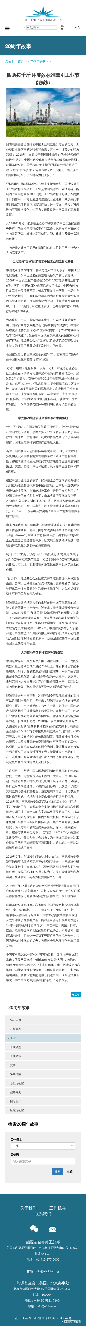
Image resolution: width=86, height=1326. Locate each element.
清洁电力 (15, 1020)
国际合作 (15, 1101)
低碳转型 (15, 1047)
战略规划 (15, 1092)
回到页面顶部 (72, 1321)
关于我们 (28, 1208)
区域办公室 (17, 1110)
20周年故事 (37, 61)
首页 (21, 61)
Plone (25, 1318)
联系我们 (43, 1213)
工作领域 (16, 1139)
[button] (43, 1146)
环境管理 (15, 1029)
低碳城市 (15, 1056)
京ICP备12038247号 (58, 1318)
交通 (13, 1065)
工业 (77, 994)
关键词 (15, 1154)
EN (77, 27)
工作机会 (57, 1208)
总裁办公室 (17, 1083)
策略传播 (15, 1074)
